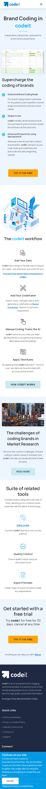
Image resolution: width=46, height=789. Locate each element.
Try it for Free (23, 173)
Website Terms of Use (13, 727)
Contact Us (8, 732)
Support (7, 736)
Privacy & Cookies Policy (14, 722)
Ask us (38, 654)
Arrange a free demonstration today (20, 698)
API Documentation (12, 717)
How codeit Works (23, 384)
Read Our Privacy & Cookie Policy (18, 786)
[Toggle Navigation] (41, 4)
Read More (23, 471)
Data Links (23, 525)
